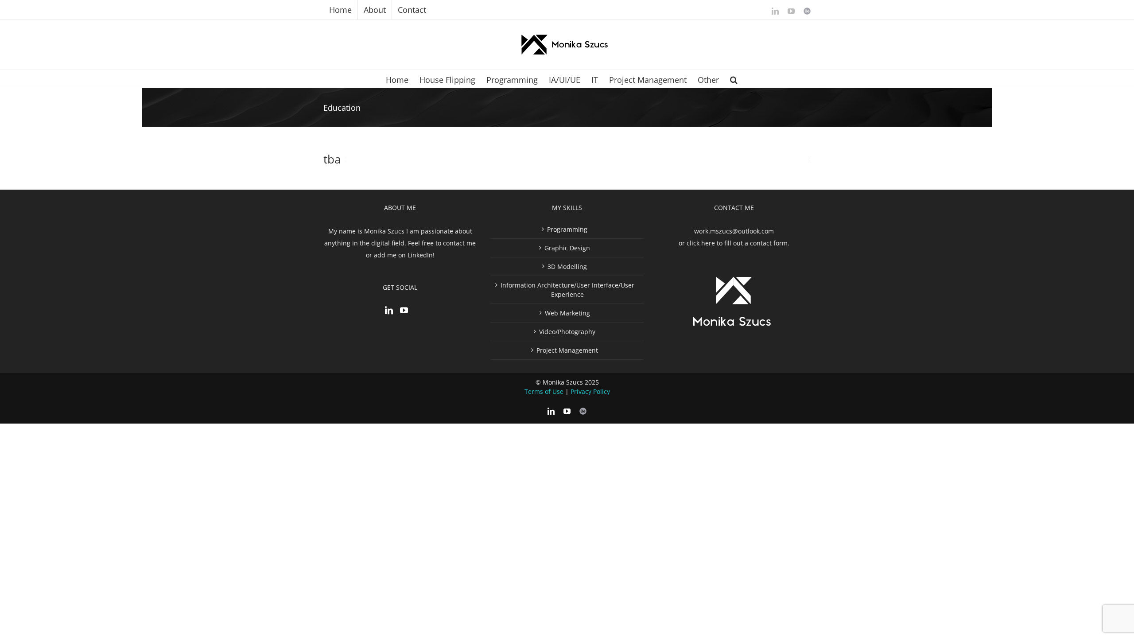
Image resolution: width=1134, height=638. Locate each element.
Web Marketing (567, 313)
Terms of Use (543, 391)
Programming (567, 229)
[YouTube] (404, 310)
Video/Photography (567, 331)
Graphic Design (567, 248)
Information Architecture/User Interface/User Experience (567, 290)
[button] (734, 79)
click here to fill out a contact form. (738, 243)
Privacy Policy (590, 391)
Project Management (567, 350)
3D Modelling (567, 266)
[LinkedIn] (389, 310)
